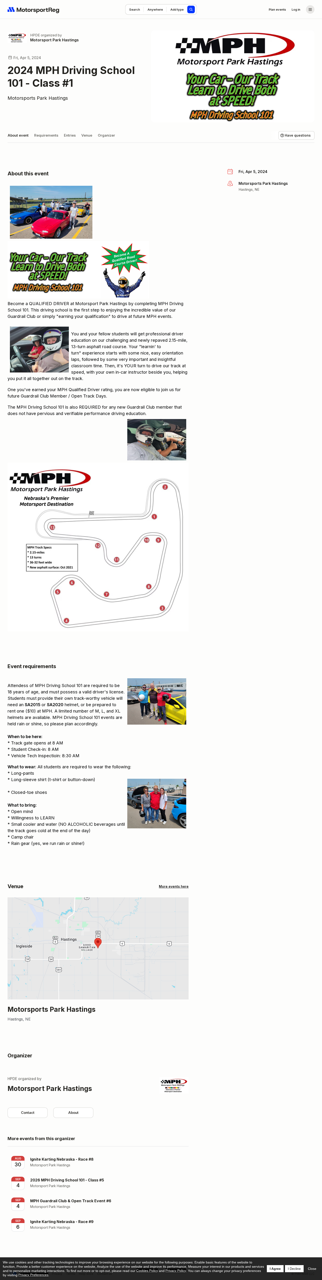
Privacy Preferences (33, 1275)
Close (312, 1269)
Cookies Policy (147, 1270)
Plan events (277, 9)
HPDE (35, 35)
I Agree (275, 1269)
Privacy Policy (175, 1270)
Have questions (298, 135)
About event (18, 135)
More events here (174, 886)
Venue (86, 135)
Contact (27, 1112)
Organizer (106, 135)
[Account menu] (310, 9)
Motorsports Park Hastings (38, 98)
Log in (296, 9)
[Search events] (191, 9)
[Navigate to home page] (33, 9)
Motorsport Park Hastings (54, 40)
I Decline (294, 1269)
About (73, 1112)
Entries (70, 135)
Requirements (46, 135)
